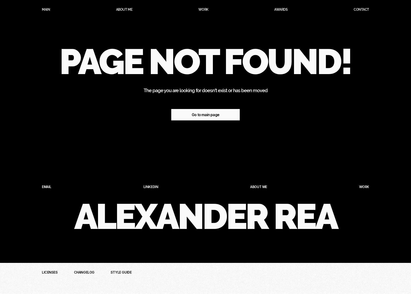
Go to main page (205, 114)
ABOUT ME (258, 187)
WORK (364, 187)
